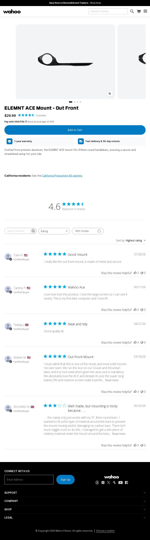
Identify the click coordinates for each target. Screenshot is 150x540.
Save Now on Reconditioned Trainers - (75, 2)
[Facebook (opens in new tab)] (126, 482)
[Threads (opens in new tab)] (97, 482)
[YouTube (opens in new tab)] (120, 482)
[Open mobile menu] (145, 11)
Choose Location (105, 530)
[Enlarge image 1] (109, 93)
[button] (75, 493)
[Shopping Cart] (139, 11)
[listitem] (39, 141)
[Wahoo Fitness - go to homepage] (111, 476)
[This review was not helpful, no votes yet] (141, 273)
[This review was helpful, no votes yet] (135, 273)
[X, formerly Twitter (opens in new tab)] (108, 482)
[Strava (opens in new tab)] (114, 482)
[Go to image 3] (77, 102)
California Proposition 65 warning (62, 175)
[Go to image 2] (74, 102)
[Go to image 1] (70, 102)
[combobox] (108, 11)
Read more (112, 380)
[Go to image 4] (80, 102)
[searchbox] (17, 231)
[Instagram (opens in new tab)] (103, 482)
